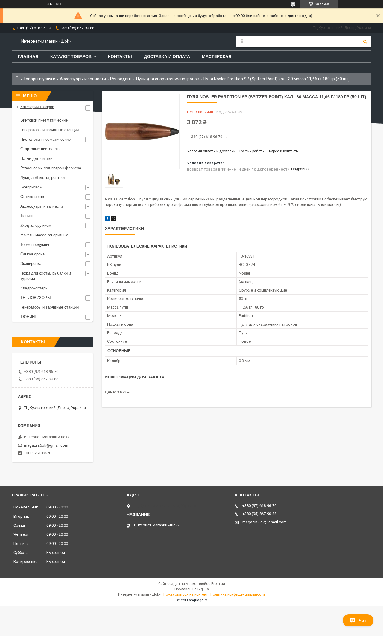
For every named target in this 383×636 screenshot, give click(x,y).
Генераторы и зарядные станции (49, 130)
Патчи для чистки (36, 158)
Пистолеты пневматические (45, 139)
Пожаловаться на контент (185, 594)
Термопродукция (35, 244)
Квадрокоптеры (34, 288)
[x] (113, 219)
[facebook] (107, 219)
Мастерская (216, 56)
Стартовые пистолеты (40, 149)
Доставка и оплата (167, 56)
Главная (28, 56)
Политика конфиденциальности (237, 594)
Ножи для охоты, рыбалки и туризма (45, 276)
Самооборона (32, 254)
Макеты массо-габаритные (44, 235)
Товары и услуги (39, 78)
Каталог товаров (71, 56)
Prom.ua (218, 584)
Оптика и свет (33, 196)
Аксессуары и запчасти (83, 78)
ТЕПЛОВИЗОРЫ (35, 297)
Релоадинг (121, 78)
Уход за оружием (35, 225)
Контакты (120, 56)
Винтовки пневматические (44, 120)
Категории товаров (37, 107)
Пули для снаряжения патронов (167, 78)
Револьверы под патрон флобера (50, 168)
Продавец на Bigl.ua (191, 589)
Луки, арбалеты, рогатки (42, 177)
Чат (362, 620)
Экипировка (30, 263)
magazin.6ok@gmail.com (46, 445)
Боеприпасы (31, 187)
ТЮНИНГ (28, 317)
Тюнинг (26, 216)
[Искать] (365, 41)
